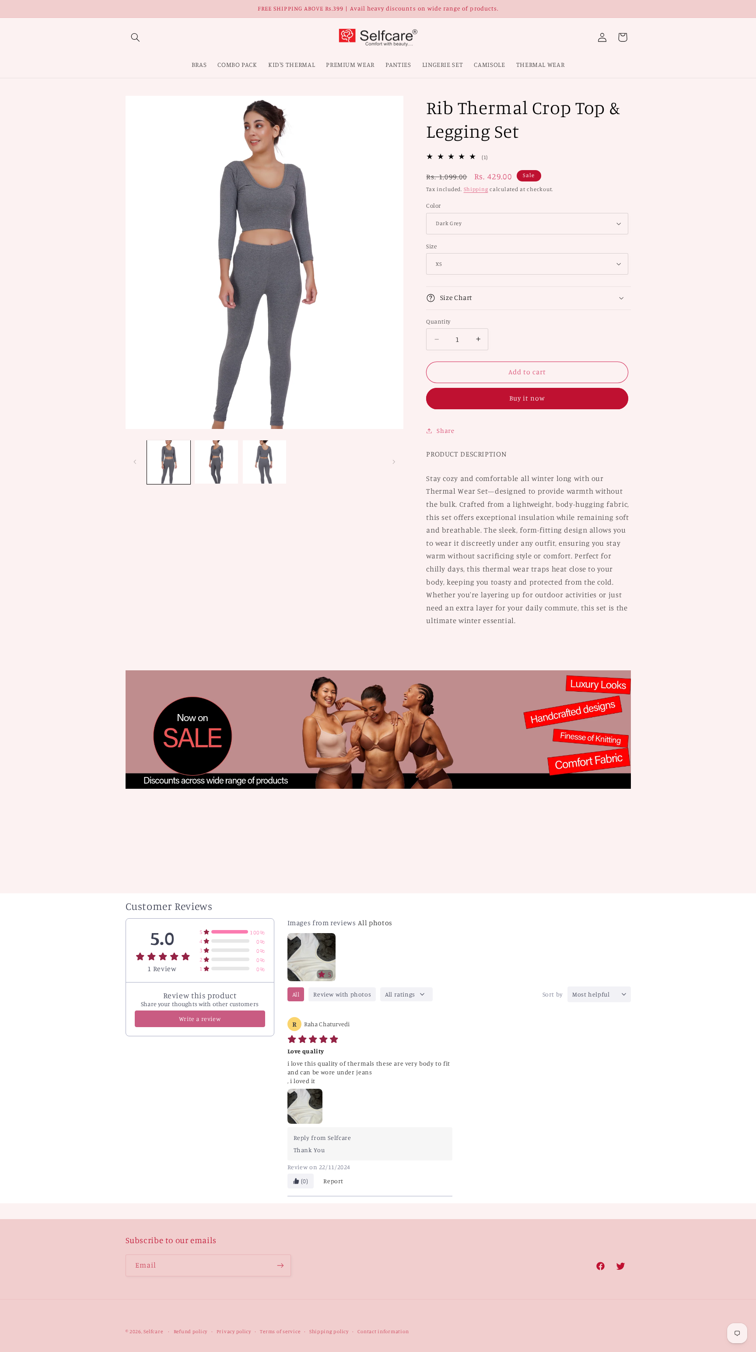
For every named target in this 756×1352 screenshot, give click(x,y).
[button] (136, 37)
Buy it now (527, 398)
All (296, 994)
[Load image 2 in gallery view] (216, 462)
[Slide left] (135, 462)
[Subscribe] (280, 1265)
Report (333, 1181)
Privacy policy (234, 1331)
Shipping (476, 189)
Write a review (199, 1018)
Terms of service (280, 1331)
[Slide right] (393, 462)
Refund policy (191, 1331)
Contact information (383, 1331)
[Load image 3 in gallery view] (264, 462)
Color (433, 205)
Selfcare (153, 1331)
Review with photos (342, 994)
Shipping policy (329, 1331)
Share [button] (445, 430)
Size (431, 245)
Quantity (438, 321)
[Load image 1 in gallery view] (168, 462)
